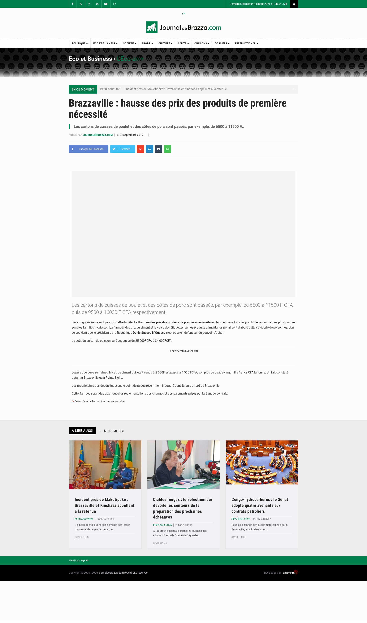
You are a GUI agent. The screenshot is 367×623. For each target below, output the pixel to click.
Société (128, 43)
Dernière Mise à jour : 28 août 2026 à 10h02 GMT (258, 3)
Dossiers (221, 43)
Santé (182, 43)
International (245, 43)
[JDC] (183, 27)
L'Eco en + (130, 58)
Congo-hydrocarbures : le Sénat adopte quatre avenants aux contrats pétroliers (259, 505)
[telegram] (158, 149)
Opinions (200, 43)
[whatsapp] (167, 149)
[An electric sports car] (105, 464)
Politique (79, 43)
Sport (146, 43)
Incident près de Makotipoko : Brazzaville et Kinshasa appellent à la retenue (176, 89)
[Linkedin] (149, 149)
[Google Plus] (140, 149)
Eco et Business (104, 43)
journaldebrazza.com (98, 135)
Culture (164, 43)
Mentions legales (79, 560)
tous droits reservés (136, 572)
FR (183, 13)
